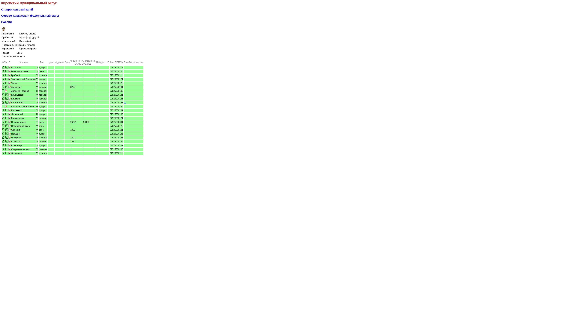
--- (125, 102)
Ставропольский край (17, 9)
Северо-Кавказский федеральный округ (30, 15)
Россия (6, 22)
